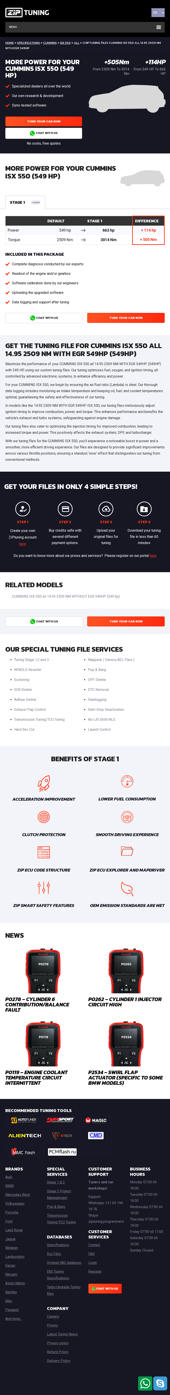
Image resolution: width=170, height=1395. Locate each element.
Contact (94, 1245)
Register (95, 1271)
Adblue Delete (25, 700)
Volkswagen (14, 1203)
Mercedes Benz (17, 1195)
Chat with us (46, 133)
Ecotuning (21, 680)
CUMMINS (50, 43)
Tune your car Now (43, 121)
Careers (53, 1316)
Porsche (11, 1212)
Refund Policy (58, 1352)
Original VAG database (64, 1263)
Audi (8, 1177)
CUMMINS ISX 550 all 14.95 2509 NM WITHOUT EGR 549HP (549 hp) (66, 596)
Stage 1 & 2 (56, 1182)
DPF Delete (97, 680)
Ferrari (10, 1265)
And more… (13, 1319)
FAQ (91, 1254)
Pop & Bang (97, 670)
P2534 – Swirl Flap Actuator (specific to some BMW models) (125, 1077)
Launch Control (99, 729)
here (22, 544)
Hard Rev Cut (24, 729)
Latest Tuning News (62, 1334)
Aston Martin (15, 1283)
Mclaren (11, 1248)
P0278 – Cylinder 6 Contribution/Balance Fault (37, 1004)
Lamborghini (14, 1257)
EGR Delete (23, 690)
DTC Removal (98, 690)
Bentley (11, 1292)
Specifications (28, 43)
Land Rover (14, 1230)
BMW (9, 1186)
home (9, 43)
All (76, 43)
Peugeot (12, 1310)
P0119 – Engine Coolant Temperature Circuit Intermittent (36, 1077)
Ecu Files (54, 1254)
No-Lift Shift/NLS (101, 719)
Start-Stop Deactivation (106, 709)
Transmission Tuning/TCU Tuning (39, 719)
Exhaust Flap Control (30, 709)
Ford (8, 1221)
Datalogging (97, 700)
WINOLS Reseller (27, 670)
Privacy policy (58, 1343)
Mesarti (11, 1274)
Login (92, 1263)
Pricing (52, 1325)
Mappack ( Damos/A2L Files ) (111, 660)
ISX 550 (65, 43)
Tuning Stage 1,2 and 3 (31, 660)
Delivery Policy (58, 1361)
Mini (8, 1301)
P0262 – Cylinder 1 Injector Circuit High (125, 1001)
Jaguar (10, 1239)
